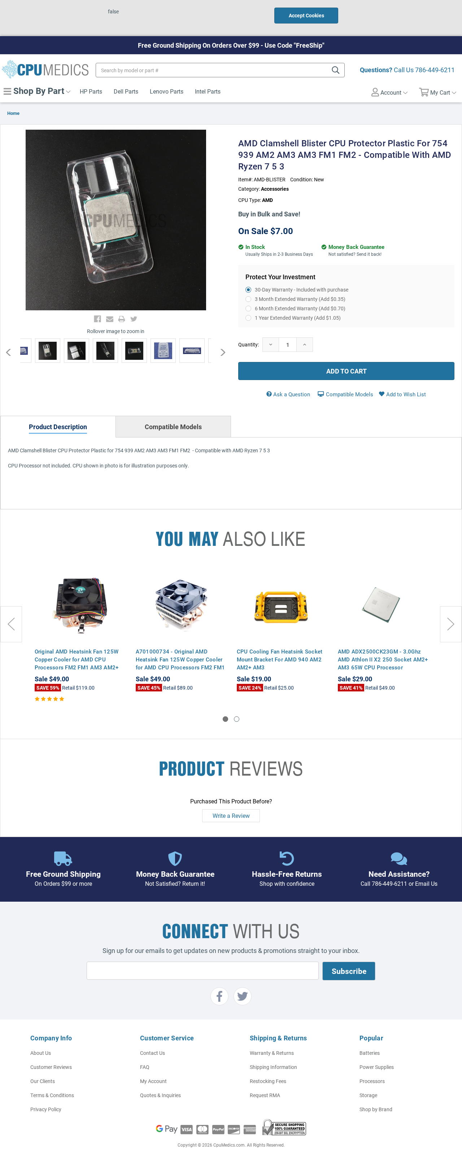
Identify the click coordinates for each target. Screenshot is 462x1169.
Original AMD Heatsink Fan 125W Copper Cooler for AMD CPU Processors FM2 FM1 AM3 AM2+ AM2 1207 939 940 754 (77, 663)
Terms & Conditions (52, 1095)
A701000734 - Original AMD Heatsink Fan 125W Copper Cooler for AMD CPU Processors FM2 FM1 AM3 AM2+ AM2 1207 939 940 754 (180, 667)
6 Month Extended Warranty (300, 308)
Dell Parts (126, 91)
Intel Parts (208, 91)
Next (219, 352)
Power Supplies (376, 1067)
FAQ (144, 1067)
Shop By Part (37, 90)
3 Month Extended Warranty (300, 299)
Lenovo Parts (166, 91)
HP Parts (91, 91)
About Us (40, 1052)
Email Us (426, 883)
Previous (12, 352)
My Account (153, 1081)
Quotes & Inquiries (160, 1095)
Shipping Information (273, 1067)
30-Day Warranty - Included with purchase (301, 289)
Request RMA (265, 1095)
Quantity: (248, 344)
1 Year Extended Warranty (298, 317)
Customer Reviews (51, 1067)
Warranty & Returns (272, 1052)
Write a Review (231, 815)
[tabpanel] (79, 635)
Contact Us (152, 1052)
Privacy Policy (45, 1109)
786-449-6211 (435, 69)
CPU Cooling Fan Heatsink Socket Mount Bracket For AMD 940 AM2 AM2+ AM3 (280, 659)
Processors (372, 1081)
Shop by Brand (375, 1109)
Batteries (369, 1052)
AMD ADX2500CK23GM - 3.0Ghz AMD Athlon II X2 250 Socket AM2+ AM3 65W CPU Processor (383, 659)
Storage (368, 1095)
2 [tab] (236, 719)
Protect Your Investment (280, 276)
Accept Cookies (306, 15)
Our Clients (42, 1081)
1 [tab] (225, 719)
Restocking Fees (268, 1081)
